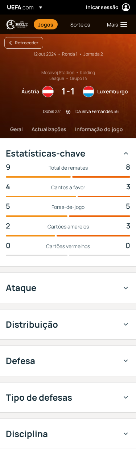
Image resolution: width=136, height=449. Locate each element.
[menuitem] (48, 24)
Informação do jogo (99, 129)
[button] (115, 24)
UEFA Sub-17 (17, 24)
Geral (16, 129)
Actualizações (49, 129)
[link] (45, 24)
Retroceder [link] (26, 43)
